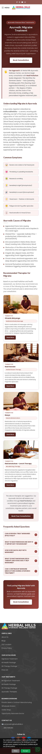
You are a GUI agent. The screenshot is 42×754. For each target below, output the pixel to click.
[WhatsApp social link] (25, 2)
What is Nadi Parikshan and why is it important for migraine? (21, 543)
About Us (5, 637)
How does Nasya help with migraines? (21, 551)
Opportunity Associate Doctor (13, 713)
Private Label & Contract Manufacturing (17, 702)
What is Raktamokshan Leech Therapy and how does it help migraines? (21, 561)
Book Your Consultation (21, 516)
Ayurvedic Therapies (9, 692)
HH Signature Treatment (11, 681)
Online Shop (6, 710)
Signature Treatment (10, 659)
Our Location (6, 644)
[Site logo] (21, 7)
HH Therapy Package (9, 666)
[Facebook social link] (17, 2)
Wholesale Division (8, 706)
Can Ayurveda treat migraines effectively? (21, 535)
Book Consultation (21, 60)
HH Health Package (9, 662)
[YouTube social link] (22, 2)
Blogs (3, 641)
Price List (5, 670)
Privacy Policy (7, 648)
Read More (10, 337)
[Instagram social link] (19, 2)
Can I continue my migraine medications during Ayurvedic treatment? (21, 571)
